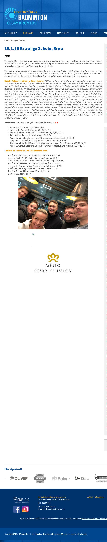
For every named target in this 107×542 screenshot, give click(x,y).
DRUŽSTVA (45, 33)
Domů (6, 40)
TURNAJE (28, 33)
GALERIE (80, 33)
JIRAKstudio (82, 534)
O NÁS (94, 33)
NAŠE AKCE (63, 33)
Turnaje (14, 40)
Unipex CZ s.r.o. (61, 534)
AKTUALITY (10, 33)
